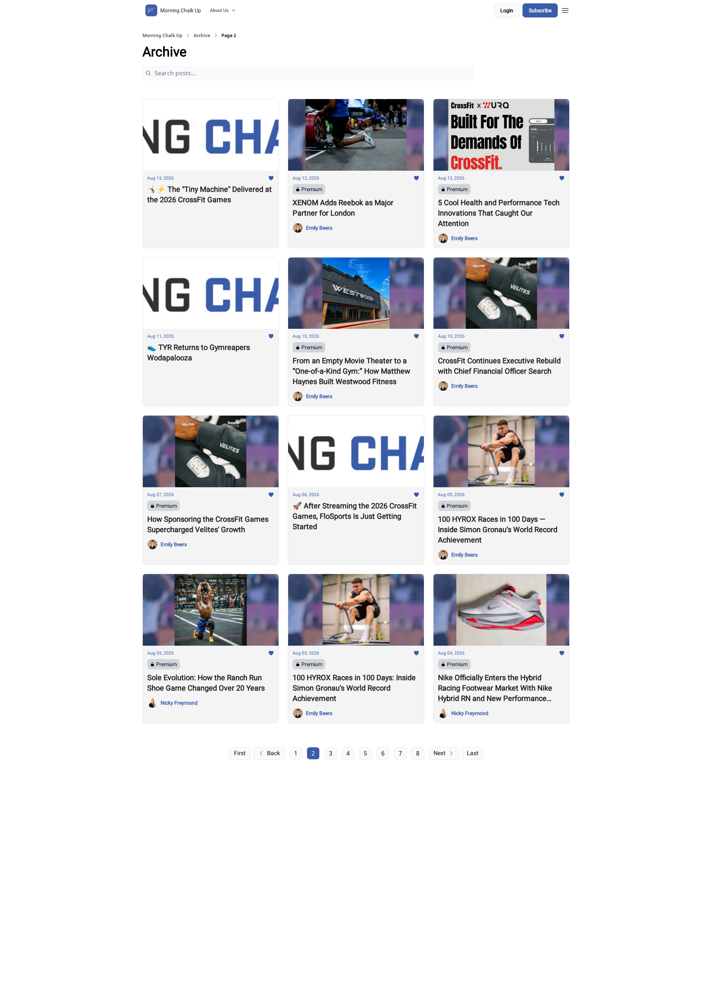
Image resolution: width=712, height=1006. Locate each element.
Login (506, 10)
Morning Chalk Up (162, 36)
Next (439, 753)
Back (273, 753)
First (239, 753)
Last (472, 753)
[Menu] (565, 9)
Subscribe (540, 10)
